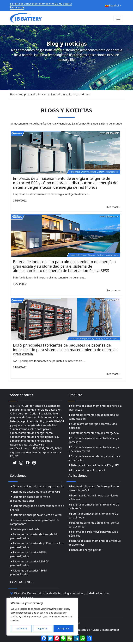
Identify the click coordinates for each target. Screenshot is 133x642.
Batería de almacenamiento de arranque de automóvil (94, 542)
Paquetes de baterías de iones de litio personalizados (34, 536)
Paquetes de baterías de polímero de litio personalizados (36, 545)
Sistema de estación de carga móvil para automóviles (94, 458)
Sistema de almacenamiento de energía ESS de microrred (94, 449)
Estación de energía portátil (88, 470)
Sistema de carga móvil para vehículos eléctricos (93, 533)
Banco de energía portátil (86, 550)
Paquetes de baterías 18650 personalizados (28, 572)
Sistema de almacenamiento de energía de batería (94, 506)
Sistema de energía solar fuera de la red (37, 515)
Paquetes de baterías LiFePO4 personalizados (29, 563)
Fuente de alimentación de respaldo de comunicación (93, 416)
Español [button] (114, 5)
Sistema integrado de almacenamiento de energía (37, 507)
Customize (21, 628)
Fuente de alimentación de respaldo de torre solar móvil (93, 488)
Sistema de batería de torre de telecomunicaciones (30, 498)
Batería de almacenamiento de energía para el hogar (93, 515)
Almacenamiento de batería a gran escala (38, 486)
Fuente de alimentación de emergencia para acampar (93, 524)
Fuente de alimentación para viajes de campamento (34, 522)
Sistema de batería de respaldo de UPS (36, 491)
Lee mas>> (113, 207)
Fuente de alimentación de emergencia (95, 433)
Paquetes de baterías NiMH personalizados (28, 554)
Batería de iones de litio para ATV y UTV (95, 465)
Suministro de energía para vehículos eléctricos (92, 426)
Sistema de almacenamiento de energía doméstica (94, 440)
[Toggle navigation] (118, 18)
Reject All (42, 628)
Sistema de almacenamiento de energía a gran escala (95, 407)
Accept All (63, 628)
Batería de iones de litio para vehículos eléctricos (93, 497)
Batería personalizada (26, 529)
